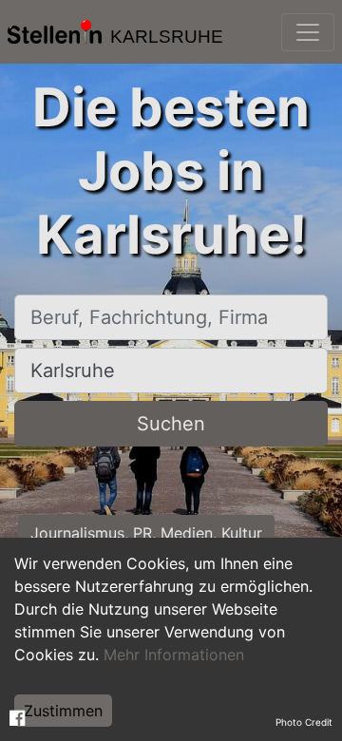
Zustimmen (63, 710)
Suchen (171, 423)
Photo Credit (304, 722)
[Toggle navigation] (307, 32)
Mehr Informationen (174, 654)
